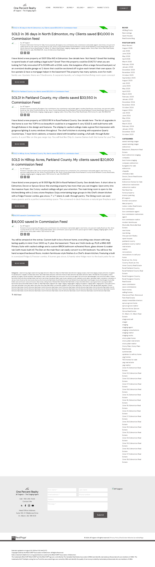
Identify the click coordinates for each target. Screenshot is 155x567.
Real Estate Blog (128, 38)
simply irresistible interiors (82, 282)
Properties (58, 7)
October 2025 (127, 75)
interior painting (128, 195)
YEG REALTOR (38, 50)
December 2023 (128, 132)
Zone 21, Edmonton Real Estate (49, 289)
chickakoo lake (32, 171)
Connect (124, 8)
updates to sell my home (68, 285)
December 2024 (128, 102)
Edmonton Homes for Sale (36, 45)
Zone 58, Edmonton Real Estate (102, 291)
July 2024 (126, 113)
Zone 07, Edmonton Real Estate (67, 287)
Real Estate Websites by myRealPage (131, 538)
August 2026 (127, 48)
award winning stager (25, 273)
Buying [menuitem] (69, 7)
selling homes (48, 282)
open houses (63, 278)
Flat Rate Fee (96, 274)
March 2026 (127, 62)
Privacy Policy (114, 538)
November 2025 (128, 72)
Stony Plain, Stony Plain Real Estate (102, 48)
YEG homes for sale (26, 50)
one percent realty (108, 108)
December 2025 (128, 70)
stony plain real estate (18, 285)
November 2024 (128, 105)
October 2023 (127, 134)
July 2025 (126, 83)
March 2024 (127, 124)
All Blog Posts (127, 30)
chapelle (24, 274)
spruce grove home (71, 230)
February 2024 (128, 126)
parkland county (72, 278)
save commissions (31, 282)
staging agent (75, 48)
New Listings (127, 33)
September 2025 (128, 78)
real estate (93, 278)
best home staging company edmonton (98, 273)
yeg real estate (97, 285)
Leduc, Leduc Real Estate (49, 276)
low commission (68, 45)
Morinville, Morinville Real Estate (26, 278)
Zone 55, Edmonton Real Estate (49, 291)
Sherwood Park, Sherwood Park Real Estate (64, 282)
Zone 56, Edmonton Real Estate (67, 291)
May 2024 (126, 118)
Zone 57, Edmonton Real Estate (84, 291)
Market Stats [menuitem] (103, 7)
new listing (45, 278)
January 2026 (127, 67)
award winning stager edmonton (40, 273)
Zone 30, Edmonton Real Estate (101, 289)
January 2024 (127, 129)
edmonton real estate (76, 274)
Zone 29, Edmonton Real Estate (84, 289)
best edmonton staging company (78, 273)
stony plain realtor (35, 231)
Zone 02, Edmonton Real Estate (32, 287)
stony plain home (110, 283)
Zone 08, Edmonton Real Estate (84, 287)
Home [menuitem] (48, 7)
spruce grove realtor (86, 230)
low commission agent (72, 276)
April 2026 (126, 59)
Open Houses (127, 36)
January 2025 (127, 99)
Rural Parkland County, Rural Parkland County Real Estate (89, 46)
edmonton (53, 274)
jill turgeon (59, 45)
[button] (124, 8)
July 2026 (126, 51)
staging (67, 48)
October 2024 (128, 107)
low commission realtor (103, 276)
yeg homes (79, 285)
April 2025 (126, 91)
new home (102, 45)
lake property (60, 171)
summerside (57, 285)
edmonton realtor (87, 274)
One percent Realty (54, 278)
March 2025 (127, 94)
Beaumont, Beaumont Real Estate (59, 273)
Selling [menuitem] (80, 7)
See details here (76, 58)
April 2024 (126, 121)
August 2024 (127, 110)
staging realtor (85, 48)
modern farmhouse (86, 108)
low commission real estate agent (86, 45)
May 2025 (126, 88)
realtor (99, 278)
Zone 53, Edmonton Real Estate (32, 291)
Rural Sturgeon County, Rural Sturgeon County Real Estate (131, 279)
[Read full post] (64, 29)
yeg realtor (105, 285)
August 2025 (127, 80)
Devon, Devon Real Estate (42, 274)
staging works (100, 283)
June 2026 (126, 53)
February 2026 (128, 64)
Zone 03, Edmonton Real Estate (49, 287)
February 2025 (128, 97)
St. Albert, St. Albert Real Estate (53, 48)
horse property (50, 45)
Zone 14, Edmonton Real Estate (101, 287)
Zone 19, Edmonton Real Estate (32, 289)
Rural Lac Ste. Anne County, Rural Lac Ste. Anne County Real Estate (47, 46)
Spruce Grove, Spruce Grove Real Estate (22, 283)
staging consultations (82, 283)
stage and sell (54, 283)
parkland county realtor (83, 278)
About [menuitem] (90, 7)
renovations (104, 278)
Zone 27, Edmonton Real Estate (66, 289)
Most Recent (127, 45)
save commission (58, 230)
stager (60, 283)
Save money (40, 282)
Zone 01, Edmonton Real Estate (54, 50)
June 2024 (126, 115)
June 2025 (126, 86)
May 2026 (126, 56)
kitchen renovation (29, 276)
